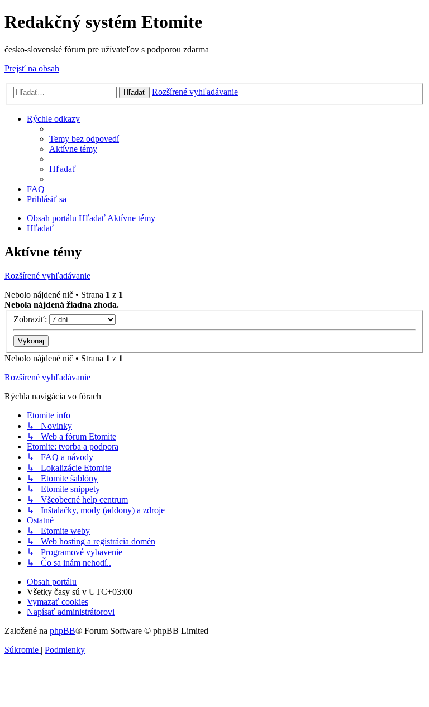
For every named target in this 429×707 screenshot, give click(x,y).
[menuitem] (84, 139)
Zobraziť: (31, 319)
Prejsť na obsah (31, 68)
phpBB (62, 631)
